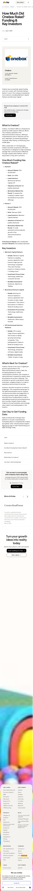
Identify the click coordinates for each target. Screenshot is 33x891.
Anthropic (21, 799)
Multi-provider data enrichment (8, 825)
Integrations (6, 836)
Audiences (6, 828)
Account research (8, 792)
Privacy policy (7, 867)
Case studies (21, 807)
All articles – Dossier (8, 6)
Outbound (6, 803)
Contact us (21, 848)
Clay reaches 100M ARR (23, 822)
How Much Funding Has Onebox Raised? (15, 448)
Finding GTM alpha (23, 819)
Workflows (6, 832)
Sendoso (20, 796)
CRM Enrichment (8, 805)
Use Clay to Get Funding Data (12, 462)
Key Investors (8, 452)
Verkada (20, 794)
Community (6, 857)
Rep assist (6, 799)
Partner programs (8, 855)
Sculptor (5, 817)
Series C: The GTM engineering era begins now (23, 826)
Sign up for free (7, 425)
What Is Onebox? (9, 443)
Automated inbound (9, 790)
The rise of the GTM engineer (23, 816)
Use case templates (9, 853)
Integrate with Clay (23, 858)
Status (20, 860)
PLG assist (6, 796)
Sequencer (6, 822)
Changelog (6, 841)
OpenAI (20, 790)
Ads (4, 820)
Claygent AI (6, 815)
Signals (5, 830)
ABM (4, 794)
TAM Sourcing (7, 807)
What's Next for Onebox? (11, 457)
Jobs (19, 855)
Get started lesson (8, 848)
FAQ (4, 860)
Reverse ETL (6, 801)
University (6, 851)
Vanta (19, 792)
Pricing (5, 839)
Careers (20, 853)
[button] (16, 39)
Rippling (20, 803)
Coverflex (20, 801)
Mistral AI (20, 805)
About (20, 851)
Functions (6, 834)
